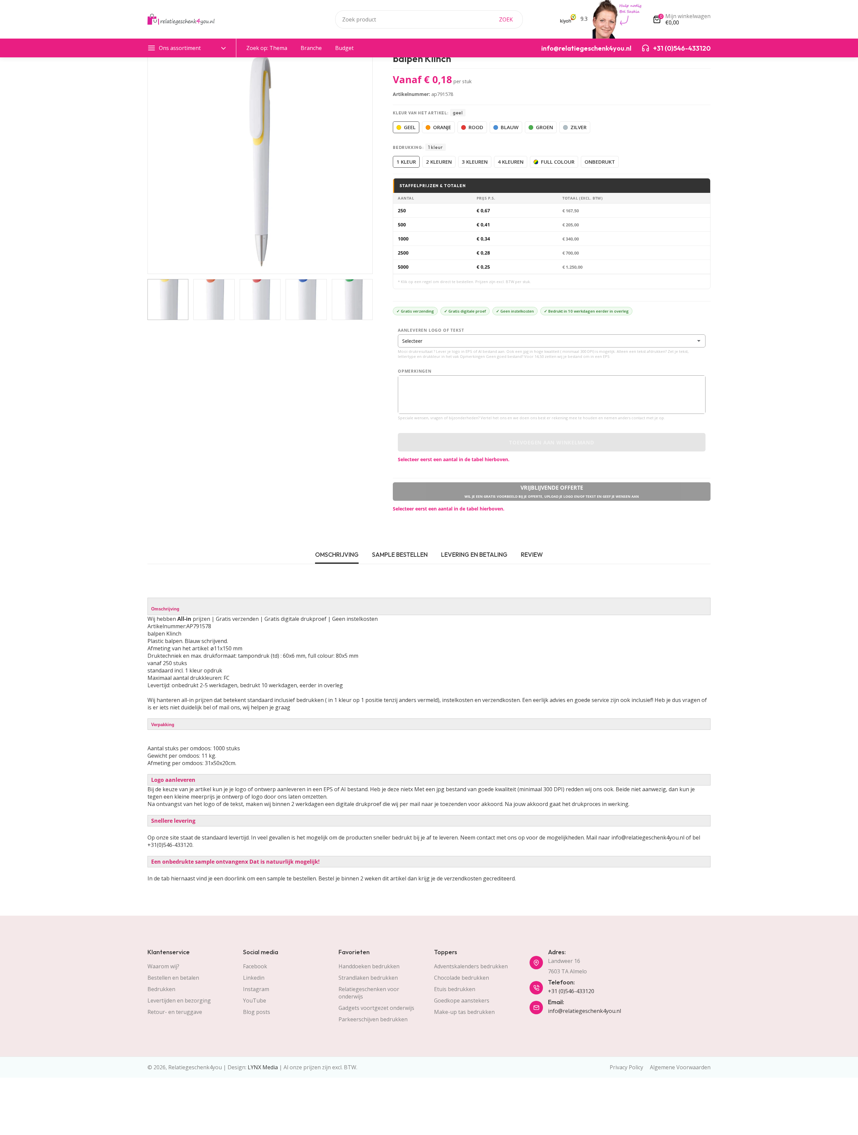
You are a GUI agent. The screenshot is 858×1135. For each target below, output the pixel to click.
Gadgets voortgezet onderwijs (376, 1008)
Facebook (255, 966)
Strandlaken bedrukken (368, 977)
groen (544, 127)
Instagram (256, 989)
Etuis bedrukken (454, 989)
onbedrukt (600, 161)
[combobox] (429, 19)
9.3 (583, 18)
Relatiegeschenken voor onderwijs (369, 992)
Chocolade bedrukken (461, 977)
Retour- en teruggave (174, 1012)
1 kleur (406, 161)
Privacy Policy (626, 1067)
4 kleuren (511, 161)
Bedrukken (161, 989)
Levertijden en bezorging (179, 1000)
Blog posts (256, 1012)
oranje (442, 127)
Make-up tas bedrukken (464, 1012)
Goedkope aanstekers (461, 1000)
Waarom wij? (163, 966)
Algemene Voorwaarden (680, 1067)
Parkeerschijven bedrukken (373, 1019)
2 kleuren (439, 161)
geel (410, 127)
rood (476, 127)
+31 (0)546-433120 (571, 991)
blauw (509, 127)
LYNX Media (263, 1067)
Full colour (557, 161)
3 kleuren (475, 161)
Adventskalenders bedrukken (471, 966)
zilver (578, 127)
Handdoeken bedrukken (369, 966)
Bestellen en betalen (173, 977)
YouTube (254, 1000)
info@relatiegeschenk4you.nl (584, 1011)
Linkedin (253, 977)
